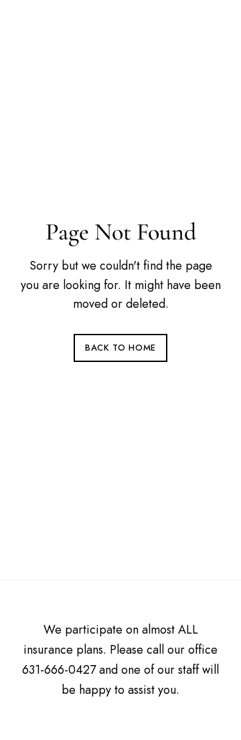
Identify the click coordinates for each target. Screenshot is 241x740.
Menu (208, 26)
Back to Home (120, 347)
